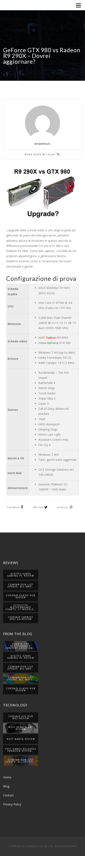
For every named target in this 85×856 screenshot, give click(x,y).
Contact (8, 795)
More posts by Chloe (40, 154)
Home (7, 777)
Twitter (38, 507)
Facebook (13, 507)
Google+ (63, 507)
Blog (6, 786)
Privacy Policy (12, 804)
